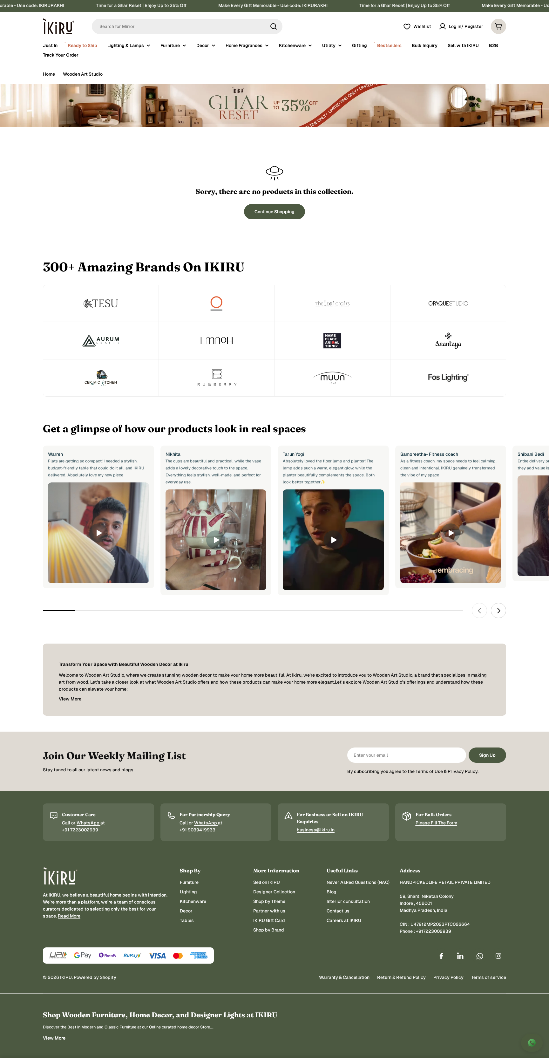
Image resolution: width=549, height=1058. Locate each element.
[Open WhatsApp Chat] (532, 1043)
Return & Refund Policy (401, 977)
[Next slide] (498, 610)
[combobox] (187, 26)
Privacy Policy (463, 771)
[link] (100, 303)
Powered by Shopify (95, 977)
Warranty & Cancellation (344, 977)
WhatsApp (88, 823)
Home (49, 74)
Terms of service (488, 977)
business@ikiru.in (316, 830)
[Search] (273, 26)
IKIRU (66, 977)
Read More (69, 916)
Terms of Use (429, 771)
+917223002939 (433, 931)
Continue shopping (274, 212)
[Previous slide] (479, 610)
